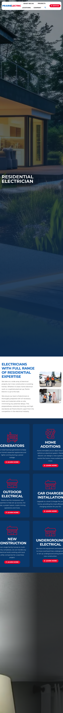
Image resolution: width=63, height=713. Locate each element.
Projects (41, 3)
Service (56, 6)
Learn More (13, 462)
